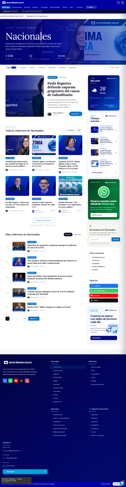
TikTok (96, 300)
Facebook (97, 286)
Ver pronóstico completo (109, 105)
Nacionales (6, 7)
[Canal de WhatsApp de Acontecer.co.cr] (10, 380)
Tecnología (44, 7)
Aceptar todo (118, 484)
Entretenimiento (55, 7)
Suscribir (116, 239)
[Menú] (123, 2)
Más (71, 7)
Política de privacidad (48, 484)
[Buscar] (118, 2)
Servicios (79, 7)
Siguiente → (34, 318)
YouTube (97, 295)
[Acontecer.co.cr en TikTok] (21, 380)
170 (25, 318)
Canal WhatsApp (99, 291)
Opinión (65, 7)
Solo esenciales (105, 484)
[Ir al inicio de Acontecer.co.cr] (18, 362)
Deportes (35, 7)
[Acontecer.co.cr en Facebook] (5, 380)
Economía (27, 7)
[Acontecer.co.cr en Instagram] (27, 380)
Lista (79, 130)
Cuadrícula (70, 130)
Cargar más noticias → (44, 220)
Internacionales (17, 7)
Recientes (68, 234)
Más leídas (78, 234)
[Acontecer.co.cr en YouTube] (16, 380)
